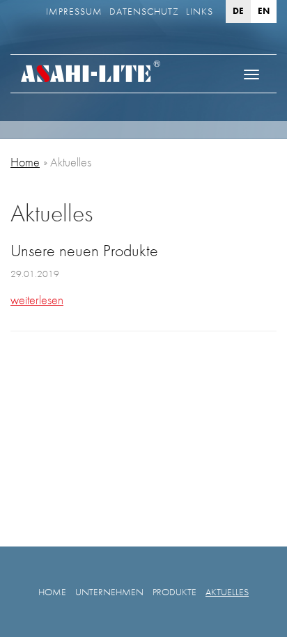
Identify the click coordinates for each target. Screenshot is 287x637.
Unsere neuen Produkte (84, 250)
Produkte (174, 591)
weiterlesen (36, 300)
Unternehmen (109, 591)
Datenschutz (144, 11)
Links (199, 11)
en (264, 11)
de (238, 11)
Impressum (74, 11)
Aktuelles (227, 591)
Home (25, 162)
